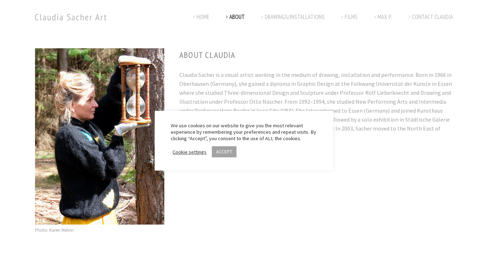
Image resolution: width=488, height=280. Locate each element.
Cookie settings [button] (189, 152)
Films (351, 17)
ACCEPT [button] (224, 152)
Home (202, 17)
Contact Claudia (432, 17)
